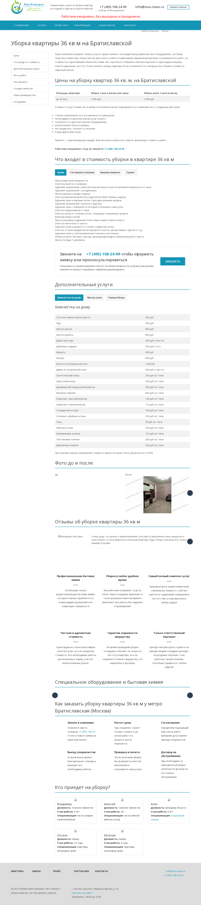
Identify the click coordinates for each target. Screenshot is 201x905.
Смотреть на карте (82, 892)
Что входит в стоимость (27, 62)
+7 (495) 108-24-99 (114, 148)
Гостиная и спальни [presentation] (82, 172)
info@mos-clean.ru (175, 871)
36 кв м (165, 31)
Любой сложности (150, 31)
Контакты (101, 871)
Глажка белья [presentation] (116, 297)
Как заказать (20, 81)
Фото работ (20, 75)
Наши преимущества (25, 95)
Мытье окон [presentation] (94, 297)
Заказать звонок (178, 7)
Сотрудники (20, 101)
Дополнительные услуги (26, 68)
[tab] (60, 172)
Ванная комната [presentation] (110, 172)
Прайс (57, 871)
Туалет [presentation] (130, 172)
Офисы (36, 871)
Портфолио (80, 871)
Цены (16, 55)
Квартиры (17, 871)
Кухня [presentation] (60, 172)
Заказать (172, 261)
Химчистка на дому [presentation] (69, 297)
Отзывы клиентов (23, 88)
